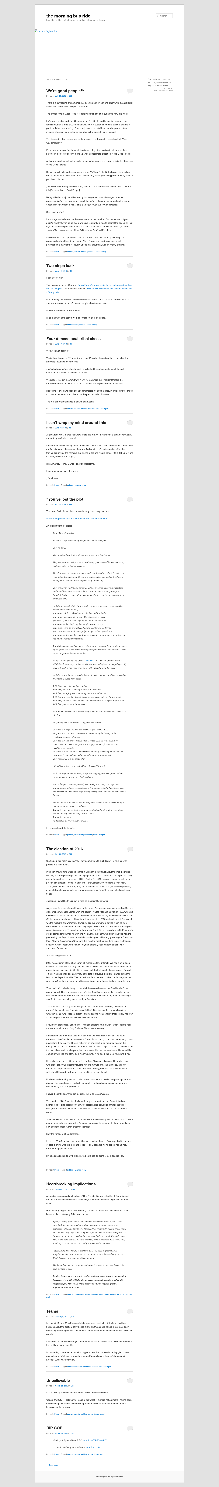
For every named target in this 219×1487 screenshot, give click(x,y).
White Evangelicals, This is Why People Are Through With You (76, 518)
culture (70, 251)
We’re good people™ (65, 90)
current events (80, 251)
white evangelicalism (83, 834)
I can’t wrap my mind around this (76, 422)
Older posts (52, 1465)
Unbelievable (58, 1380)
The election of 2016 (64, 848)
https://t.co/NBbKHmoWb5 (95, 1440)
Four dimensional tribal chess (73, 338)
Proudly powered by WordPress (109, 1476)
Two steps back (60, 265)
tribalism (91, 408)
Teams (52, 1311)
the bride (120, 1294)
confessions (72, 324)
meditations (104, 1294)
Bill (70, 96)
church (70, 1294)
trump (90, 1414)
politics (90, 251)
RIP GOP (54, 1428)
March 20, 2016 (93, 1447)
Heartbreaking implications (71, 1184)
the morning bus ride (68, 15)
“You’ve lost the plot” (65, 499)
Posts (56, 251)
